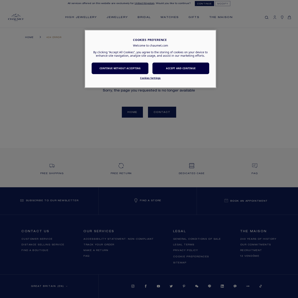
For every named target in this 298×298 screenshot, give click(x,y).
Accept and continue (181, 68)
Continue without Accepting (120, 68)
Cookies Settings (150, 78)
